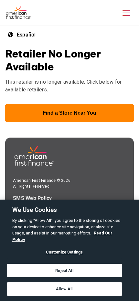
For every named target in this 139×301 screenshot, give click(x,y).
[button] (126, 12)
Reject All (64, 270)
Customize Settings (64, 252)
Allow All (64, 288)
